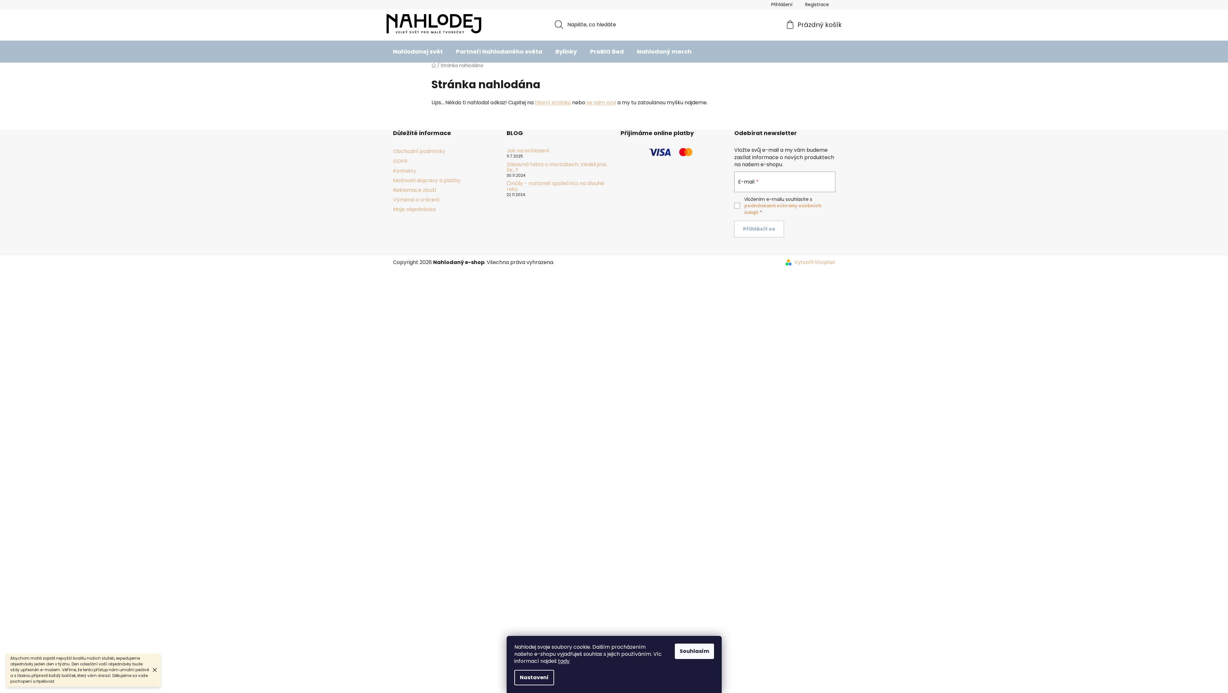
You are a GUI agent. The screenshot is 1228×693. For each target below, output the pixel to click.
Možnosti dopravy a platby (426, 180)
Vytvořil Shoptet (814, 262)
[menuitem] (418, 52)
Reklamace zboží (414, 190)
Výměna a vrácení (416, 199)
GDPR (400, 161)
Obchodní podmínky (419, 151)
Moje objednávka (414, 209)
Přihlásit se (759, 229)
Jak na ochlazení (528, 151)
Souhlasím (694, 651)
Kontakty (404, 171)
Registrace (817, 4)
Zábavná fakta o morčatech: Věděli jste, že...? (557, 167)
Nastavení (534, 677)
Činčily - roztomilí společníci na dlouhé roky (555, 186)
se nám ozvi (601, 102)
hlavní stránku (553, 102)
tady (564, 661)
